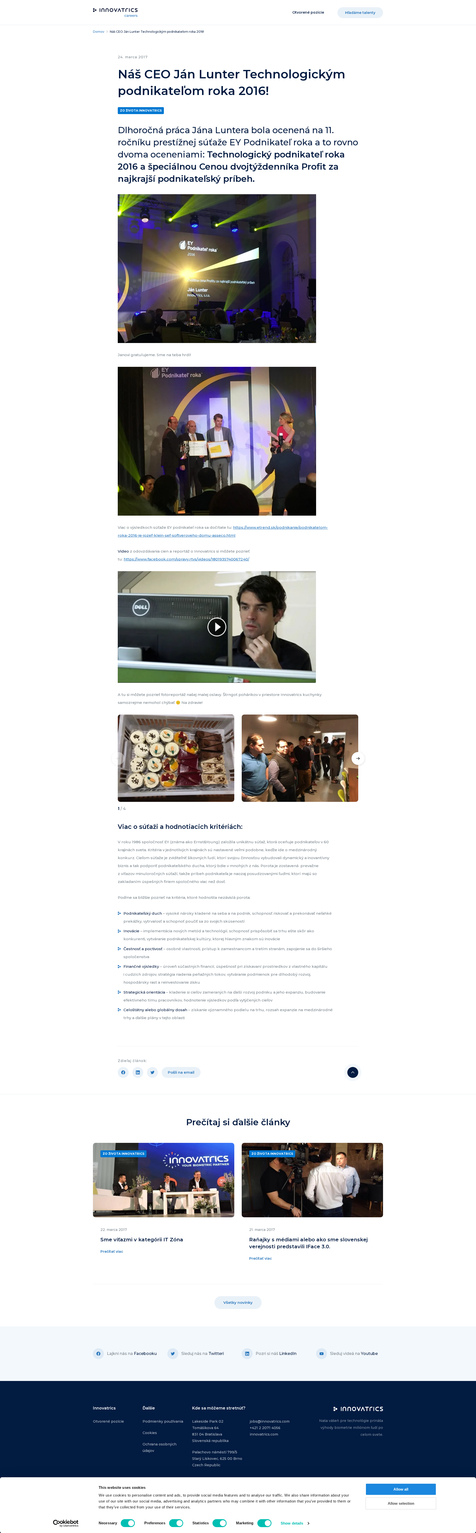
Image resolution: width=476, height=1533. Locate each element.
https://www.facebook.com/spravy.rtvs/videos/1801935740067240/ (186, 559)
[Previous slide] (118, 758)
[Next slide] (358, 758)
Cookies (150, 1433)
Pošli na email (181, 1072)
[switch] (176, 1523)
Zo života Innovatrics (141, 110)
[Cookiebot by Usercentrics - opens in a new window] (66, 1523)
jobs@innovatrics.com (270, 1421)
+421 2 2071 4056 (265, 1428)
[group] (176, 758)
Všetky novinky (238, 1302)
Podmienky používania (163, 1421)
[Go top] (352, 1072)
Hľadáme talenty (360, 12)
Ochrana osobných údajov (160, 1447)
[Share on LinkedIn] (137, 1072)
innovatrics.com (264, 1434)
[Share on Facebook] (123, 1072)
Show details (292, 1523)
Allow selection (401, 1503)
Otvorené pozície (308, 12)
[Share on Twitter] (152, 1072)
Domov (98, 31)
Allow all (400, 1489)
